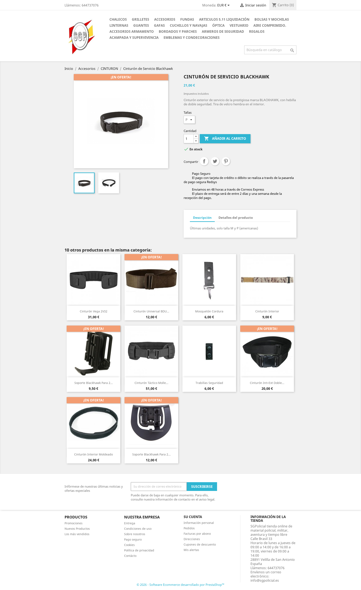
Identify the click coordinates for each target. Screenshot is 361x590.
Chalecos (118, 19)
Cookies (129, 545)
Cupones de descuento (200, 544)
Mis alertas (191, 550)
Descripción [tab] (202, 217)
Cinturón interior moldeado (93, 454)
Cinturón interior (267, 311)
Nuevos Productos (77, 529)
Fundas (187, 19)
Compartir (204, 161)
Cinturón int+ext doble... (267, 383)
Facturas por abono (197, 534)
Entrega (129, 523)
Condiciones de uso (137, 529)
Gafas (159, 25)
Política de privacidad (139, 550)
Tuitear (215, 161)
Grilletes (140, 19)
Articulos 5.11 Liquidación (224, 19)
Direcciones (192, 539)
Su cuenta (193, 517)
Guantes (141, 25)
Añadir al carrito (225, 138)
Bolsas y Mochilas (271, 19)
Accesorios (164, 19)
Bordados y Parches (178, 31)
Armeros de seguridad (223, 31)
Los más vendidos (77, 534)
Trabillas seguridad (209, 383)
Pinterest (226, 161)
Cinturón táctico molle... (151, 383)
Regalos (256, 31)
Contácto (130, 556)
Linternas (118, 25)
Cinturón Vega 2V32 (93, 311)
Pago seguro (133, 539)
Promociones (74, 523)
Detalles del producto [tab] (236, 217)
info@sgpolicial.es (264, 580)
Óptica (218, 25)
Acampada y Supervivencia (134, 37)
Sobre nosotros (134, 534)
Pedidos (189, 528)
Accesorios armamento (131, 31)
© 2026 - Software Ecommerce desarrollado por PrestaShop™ (180, 584)
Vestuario (239, 25)
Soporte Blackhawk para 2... (93, 383)
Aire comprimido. (269, 25)
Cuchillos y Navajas (188, 25)
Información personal (199, 523)
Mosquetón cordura (209, 311)
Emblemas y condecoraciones (192, 37)
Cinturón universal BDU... (151, 311)
